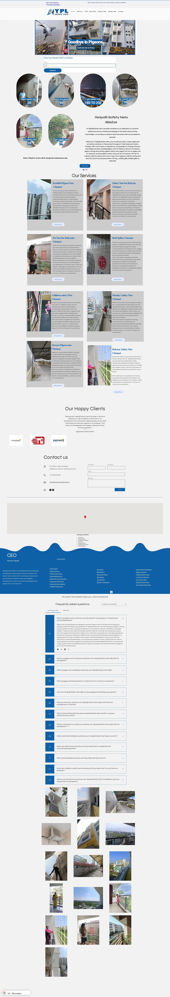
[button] (93, 11)
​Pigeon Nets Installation (57, 584)
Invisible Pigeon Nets (56, 586)
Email (89, 471)
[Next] (134, 36)
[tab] (53, 610)
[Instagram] (86, 170)
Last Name (110, 464)
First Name (91, 464)
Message (90, 478)
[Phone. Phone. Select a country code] (47, 65)
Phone (45, 62)
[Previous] (36, 36)
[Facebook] (84, 170)
